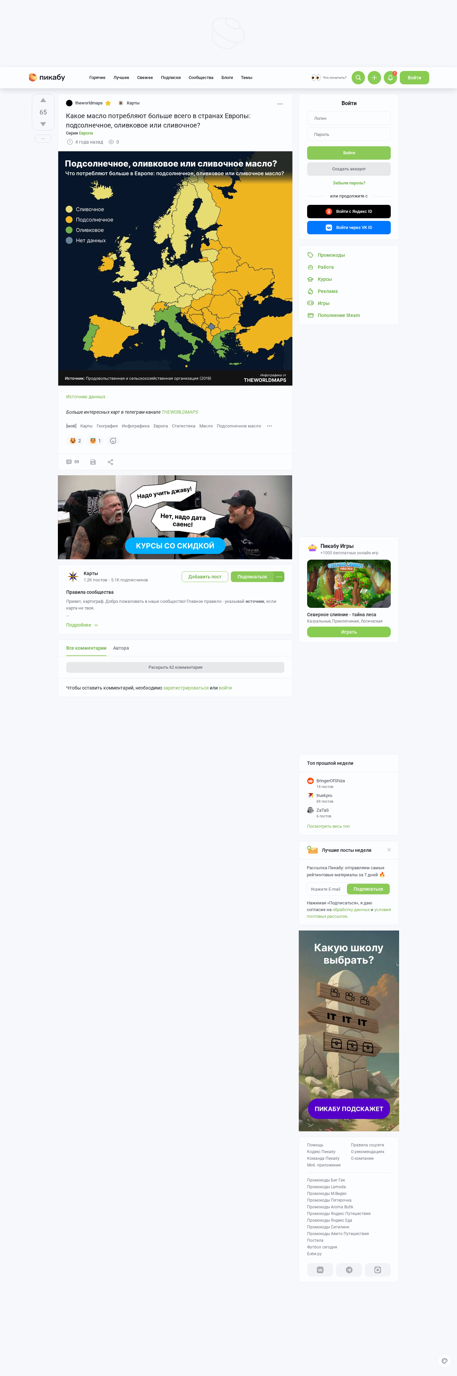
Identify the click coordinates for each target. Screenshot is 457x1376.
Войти (414, 77)
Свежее (145, 77)
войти (225, 688)
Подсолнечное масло (239, 425)
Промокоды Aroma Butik (330, 1207)
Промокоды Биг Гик (326, 1180)
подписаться (368, 889)
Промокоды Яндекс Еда (329, 1220)
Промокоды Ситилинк (328, 1227)
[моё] (71, 425)
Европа (161, 425)
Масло (206, 425)
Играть (349, 632)
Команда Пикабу (323, 1158)
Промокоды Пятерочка (329, 1200)
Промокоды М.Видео (327, 1193)
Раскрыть (175, 667)
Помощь (315, 1145)
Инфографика (136, 425)
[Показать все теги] (269, 425)
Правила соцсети (367, 1145)
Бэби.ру (314, 1253)
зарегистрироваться (186, 688)
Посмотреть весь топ (328, 826)
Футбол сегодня (322, 1247)
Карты (86, 425)
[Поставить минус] (43, 124)
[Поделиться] (110, 462)
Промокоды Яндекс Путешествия (339, 1213)
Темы (246, 77)
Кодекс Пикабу (321, 1151)
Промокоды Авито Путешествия (338, 1233)
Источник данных (85, 396)
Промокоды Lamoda (326, 1187)
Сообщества (201, 77)
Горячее (97, 77)
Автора (121, 648)
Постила (315, 1240)
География (107, 425)
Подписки (171, 77)
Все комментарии (86, 648)
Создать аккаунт (349, 168)
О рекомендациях (367, 1151)
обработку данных (351, 909)
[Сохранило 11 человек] (93, 462)
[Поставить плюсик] (43, 100)
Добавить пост (204, 576)
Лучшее (121, 77)
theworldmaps (89, 102)
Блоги (227, 77)
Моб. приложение (324, 1165)
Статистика (183, 425)
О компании (362, 1158)
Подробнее (78, 625)
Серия (79, 133)
